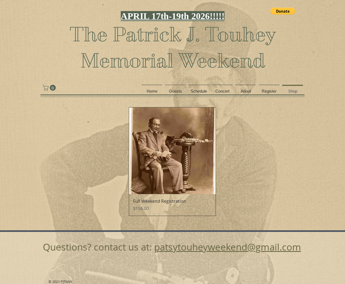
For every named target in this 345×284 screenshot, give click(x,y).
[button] (282, 11)
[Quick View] (172, 150)
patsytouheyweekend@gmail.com (227, 247)
